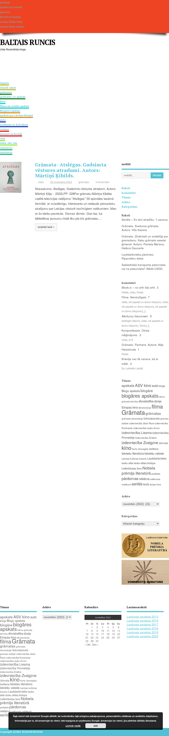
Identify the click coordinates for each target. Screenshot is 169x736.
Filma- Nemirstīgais (134, 297)
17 (102, 634)
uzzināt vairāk (73, 725)
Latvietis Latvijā (134, 368)
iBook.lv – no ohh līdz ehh (138, 287)
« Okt (87, 644)
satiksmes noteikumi (21, 711)
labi (96, 726)
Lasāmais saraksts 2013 (142, 617)
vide (8, 141)
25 (108, 637)
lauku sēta (127, 463)
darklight (126, 320)
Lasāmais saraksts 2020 (142, 636)
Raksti (126, 188)
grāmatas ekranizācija (132, 418)
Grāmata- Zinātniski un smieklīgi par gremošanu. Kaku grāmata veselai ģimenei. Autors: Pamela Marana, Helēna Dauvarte (145, 242)
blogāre (147, 390)
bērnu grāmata (25, 630)
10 (102, 630)
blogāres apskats (140, 395)
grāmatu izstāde (8, 653)
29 (92, 641)
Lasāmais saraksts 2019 (142, 632)
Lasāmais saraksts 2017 (142, 624)
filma (157, 406)
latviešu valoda (154, 453)
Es (123, 368)
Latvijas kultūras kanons (134, 458)
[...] (143, 311)
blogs (162, 386)
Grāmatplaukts (151, 418)
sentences (6, 150)
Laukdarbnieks (156, 458)
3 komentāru (103, 182)
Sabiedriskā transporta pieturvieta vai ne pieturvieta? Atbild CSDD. (143, 267)
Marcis (136, 320)
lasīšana (153, 449)
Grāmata (133, 412)
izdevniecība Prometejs (15, 668)
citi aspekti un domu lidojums (145, 302)
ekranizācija (144, 407)
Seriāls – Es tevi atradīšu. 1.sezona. (145, 220)
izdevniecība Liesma (137, 432)
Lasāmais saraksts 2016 (142, 620)
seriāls (137, 483)
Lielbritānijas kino (132, 468)
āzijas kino (155, 484)
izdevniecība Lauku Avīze (146, 428)
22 (92, 637)
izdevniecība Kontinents (18, 657)
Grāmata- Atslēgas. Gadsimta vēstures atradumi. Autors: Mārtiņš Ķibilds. (70, 170)
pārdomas (130, 478)
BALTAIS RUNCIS (27, 42)
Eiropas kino (130, 407)
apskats (128, 385)
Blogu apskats (131, 391)
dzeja (157, 401)
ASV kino (143, 385)
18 (108, 634)
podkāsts (155, 473)
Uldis (41, 182)
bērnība (134, 401)
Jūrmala (163, 443)
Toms (142, 325)
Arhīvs (126, 202)
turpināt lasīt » (46, 227)
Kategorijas (129, 207)
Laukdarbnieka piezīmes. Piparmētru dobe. (138, 256)
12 (113, 630)
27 (118, 637)
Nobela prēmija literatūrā (138, 470)
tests (146, 484)
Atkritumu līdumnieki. (135, 316)
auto (155, 385)
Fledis (125, 292)
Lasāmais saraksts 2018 (142, 628)
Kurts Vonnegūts (140, 448)
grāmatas (12, 94)
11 (108, 630)
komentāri (129, 193)
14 (87, 634)
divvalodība (146, 401)
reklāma (144, 478)
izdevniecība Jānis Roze (141, 423)
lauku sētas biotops (144, 463)
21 (87, 637)
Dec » (95, 644)
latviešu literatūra (133, 453)
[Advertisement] (75, 66)
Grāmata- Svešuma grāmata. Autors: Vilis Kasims (140, 228)
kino (126, 447)
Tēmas (126, 197)
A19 (131, 339)
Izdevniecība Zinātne (145, 437)
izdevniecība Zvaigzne (140, 442)
